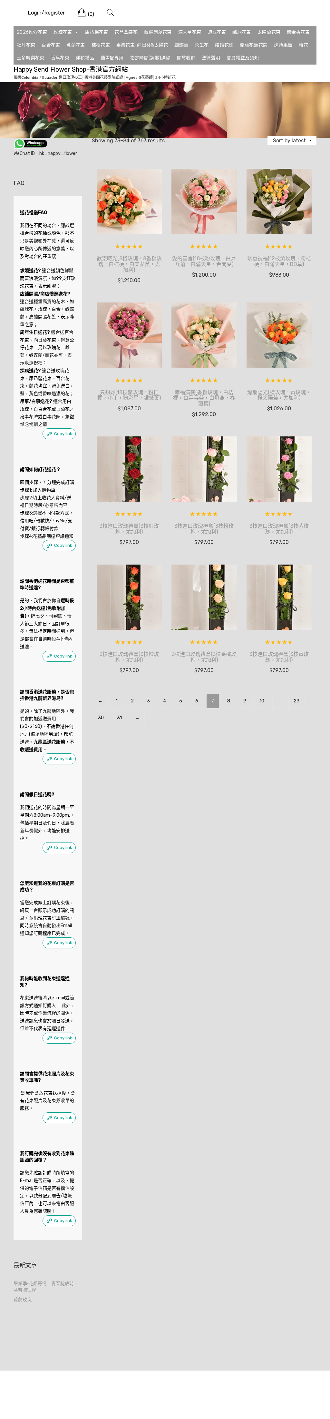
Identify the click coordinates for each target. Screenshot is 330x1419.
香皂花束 (60, 58)
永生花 (202, 45)
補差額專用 (112, 58)
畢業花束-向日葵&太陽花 (142, 45)
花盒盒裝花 (126, 32)
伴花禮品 (85, 58)
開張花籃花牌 (253, 45)
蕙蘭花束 (75, 45)
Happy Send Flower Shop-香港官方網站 (71, 69)
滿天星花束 (189, 32)
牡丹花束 (26, 45)
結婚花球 (224, 45)
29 (296, 701)
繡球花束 (241, 32)
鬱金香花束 (298, 32)
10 (261, 701)
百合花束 (51, 45)
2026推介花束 (32, 32)
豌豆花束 (217, 32)
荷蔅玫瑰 (23, 1299)
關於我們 (186, 58)
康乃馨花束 (96, 32)
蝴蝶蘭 (181, 45)
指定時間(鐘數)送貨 (150, 58)
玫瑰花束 (62, 32)
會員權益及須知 (243, 58)
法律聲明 (211, 58)
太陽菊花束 (269, 32)
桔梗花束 (101, 45)
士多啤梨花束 (30, 58)
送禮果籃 (283, 45)
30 (101, 717)
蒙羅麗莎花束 (158, 32)
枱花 (303, 45)
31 (119, 717)
